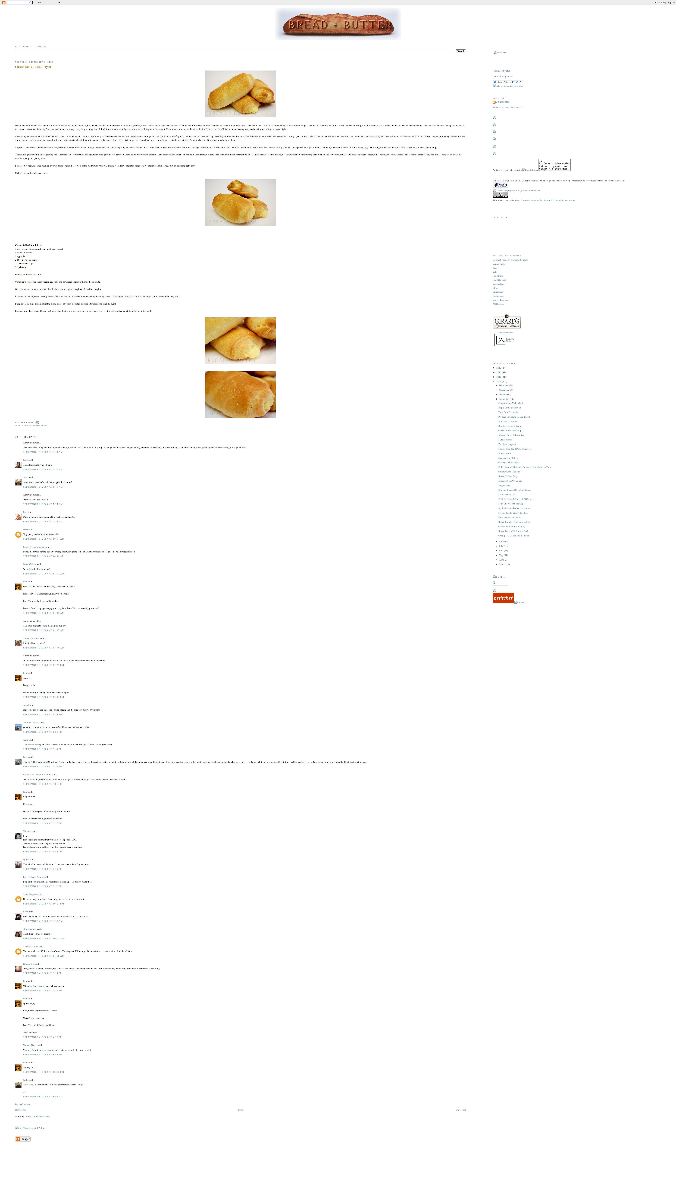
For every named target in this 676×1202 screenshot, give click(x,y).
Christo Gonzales (31, 638)
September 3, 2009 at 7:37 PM (42, 869)
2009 (499, 381)
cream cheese (40, 426)
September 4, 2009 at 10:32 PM (43, 1071)
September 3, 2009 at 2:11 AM (43, 451)
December (504, 385)
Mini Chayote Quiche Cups (511, 503)
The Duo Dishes (30, 946)
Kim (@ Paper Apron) (33, 876)
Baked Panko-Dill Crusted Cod (513, 531)
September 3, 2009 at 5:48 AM (43, 486)
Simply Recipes (500, 299)
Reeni (26, 911)
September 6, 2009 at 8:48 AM (43, 1096)
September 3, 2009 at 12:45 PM (43, 697)
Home (241, 1109)
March (502, 564)
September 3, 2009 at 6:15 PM (42, 823)
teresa (26, 477)
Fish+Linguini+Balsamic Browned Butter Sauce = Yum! (524, 467)
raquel (26, 705)
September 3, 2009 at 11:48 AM (43, 647)
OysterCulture (29, 564)
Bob (25, 512)
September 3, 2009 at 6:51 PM (42, 851)
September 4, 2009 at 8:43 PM (42, 1054)
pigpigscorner (29, 929)
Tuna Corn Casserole (508, 412)
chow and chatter (31, 722)
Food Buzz (498, 275)
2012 (499, 367)
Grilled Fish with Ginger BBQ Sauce (515, 499)
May (501, 555)
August (502, 541)
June (501, 550)
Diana (26, 757)
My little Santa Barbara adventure (514, 508)
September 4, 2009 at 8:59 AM (43, 921)
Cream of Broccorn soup (509, 430)
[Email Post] (36, 422)
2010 (499, 376)
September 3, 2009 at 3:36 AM (43, 469)
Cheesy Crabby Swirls (508, 462)
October (503, 394)
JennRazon (502, 102)
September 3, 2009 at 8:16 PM (42, 886)
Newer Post (20, 1109)
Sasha (26, 1079)
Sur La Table (499, 263)
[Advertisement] (338, 1177)
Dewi (25, 529)
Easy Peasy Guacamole (509, 517)
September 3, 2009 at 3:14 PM (42, 749)
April (502, 559)
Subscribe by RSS (501, 70)
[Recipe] (519, 602)
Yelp (495, 271)
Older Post (461, 1109)
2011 (499, 372)
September (504, 399)
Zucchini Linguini (507, 444)
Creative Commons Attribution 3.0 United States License (548, 200)
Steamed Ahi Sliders (508, 457)
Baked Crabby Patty (508, 476)
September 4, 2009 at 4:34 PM (42, 990)
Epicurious (498, 291)
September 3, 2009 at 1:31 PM (42, 714)
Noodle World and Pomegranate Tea (515, 448)
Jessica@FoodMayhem (34, 546)
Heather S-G (29, 963)
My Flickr (510, 340)
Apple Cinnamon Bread (509, 407)
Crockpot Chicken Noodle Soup (513, 535)
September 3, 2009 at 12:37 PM (43, 665)
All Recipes (498, 303)
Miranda (27, 831)
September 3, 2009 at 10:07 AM (43, 538)
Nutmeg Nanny (30, 1045)
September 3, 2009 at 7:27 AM (43, 504)
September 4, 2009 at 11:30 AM (43, 955)
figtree (26, 859)
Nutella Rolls (504, 453)
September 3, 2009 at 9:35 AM (43, 521)
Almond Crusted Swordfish (511, 435)
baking (26, 426)
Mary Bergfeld (30, 894)
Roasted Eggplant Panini (510, 425)
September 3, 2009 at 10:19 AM (43, 556)
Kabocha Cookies (506, 494)
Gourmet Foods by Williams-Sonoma (510, 259)
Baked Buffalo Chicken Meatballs (514, 521)
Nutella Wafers (505, 439)
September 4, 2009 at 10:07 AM (43, 938)
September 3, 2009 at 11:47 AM (43, 630)
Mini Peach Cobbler (508, 421)
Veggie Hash (504, 485)
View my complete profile (508, 107)
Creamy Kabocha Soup (509, 471)
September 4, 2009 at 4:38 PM (42, 1037)
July (501, 546)
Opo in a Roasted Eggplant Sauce (514, 489)
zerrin (26, 739)
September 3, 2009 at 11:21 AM (43, 573)
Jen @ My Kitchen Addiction (37, 774)
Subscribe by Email (503, 76)
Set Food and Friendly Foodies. (513, 512)
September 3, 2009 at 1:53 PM (42, 731)
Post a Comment (23, 1104)
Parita (26, 460)
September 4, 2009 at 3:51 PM (42, 973)
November (504, 389)
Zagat (495, 267)
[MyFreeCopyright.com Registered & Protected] (516, 190)
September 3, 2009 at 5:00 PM (42, 783)
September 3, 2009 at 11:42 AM (43, 613)
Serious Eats (498, 283)
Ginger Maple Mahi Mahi (510, 403)
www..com (506, 333)
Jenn (25, 581)
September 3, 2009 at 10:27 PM (43, 903)
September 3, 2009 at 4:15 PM (42, 766)
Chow (495, 287)
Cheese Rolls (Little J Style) (33, 67)
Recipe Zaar (498, 295)
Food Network (499, 279)
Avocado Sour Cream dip (510, 480)
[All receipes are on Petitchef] (503, 602)
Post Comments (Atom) (39, 1116)
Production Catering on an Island (514, 416)
